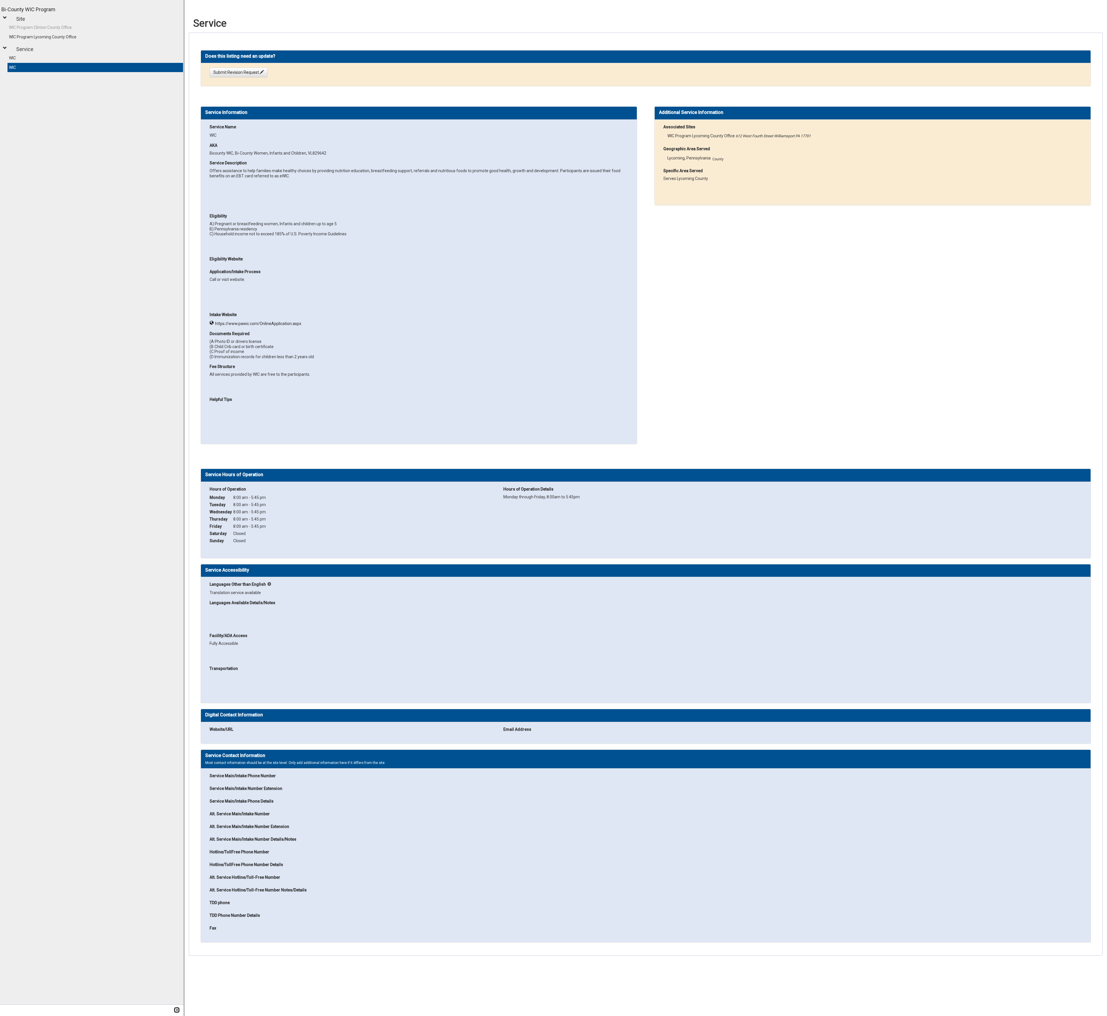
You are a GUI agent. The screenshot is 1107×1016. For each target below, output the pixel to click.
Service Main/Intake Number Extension (246, 788)
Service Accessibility (227, 570)
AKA (213, 145)
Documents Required (230, 333)
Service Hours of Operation (234, 474)
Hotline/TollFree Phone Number (239, 852)
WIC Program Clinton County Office (40, 27)
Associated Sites (679, 127)
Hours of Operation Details (528, 489)
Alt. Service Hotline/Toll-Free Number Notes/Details (258, 890)
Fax (213, 928)
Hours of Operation (228, 489)
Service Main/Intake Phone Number (243, 775)
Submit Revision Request (236, 72)
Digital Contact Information (234, 715)
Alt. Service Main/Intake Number (240, 814)
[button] (5, 18)
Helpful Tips (221, 399)
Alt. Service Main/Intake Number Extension (249, 826)
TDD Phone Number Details (235, 915)
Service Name (223, 127)
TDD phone (220, 902)
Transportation (224, 668)
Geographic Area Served (686, 149)
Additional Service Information (691, 112)
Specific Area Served (683, 170)
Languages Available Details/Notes (242, 602)
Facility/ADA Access (228, 635)
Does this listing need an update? (240, 56)
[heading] (240, 56)
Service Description (228, 163)
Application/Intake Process (235, 271)
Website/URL (221, 729)
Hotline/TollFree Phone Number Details (246, 864)
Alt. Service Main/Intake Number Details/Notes (253, 839)
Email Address (517, 729)
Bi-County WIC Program (28, 9)
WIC (12, 58)
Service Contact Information (235, 755)
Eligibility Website (226, 259)
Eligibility (218, 216)
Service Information (226, 112)
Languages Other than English (238, 584)
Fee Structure (222, 366)
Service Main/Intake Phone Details (242, 801)
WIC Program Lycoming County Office (42, 37)
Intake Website (223, 314)
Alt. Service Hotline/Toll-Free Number (245, 877)
